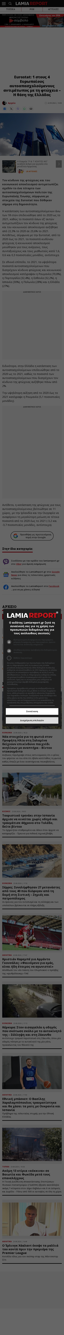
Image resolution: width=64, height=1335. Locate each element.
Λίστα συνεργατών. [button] (26, 684)
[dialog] (32, 667)
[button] (32, 658)
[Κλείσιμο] (57, 612)
